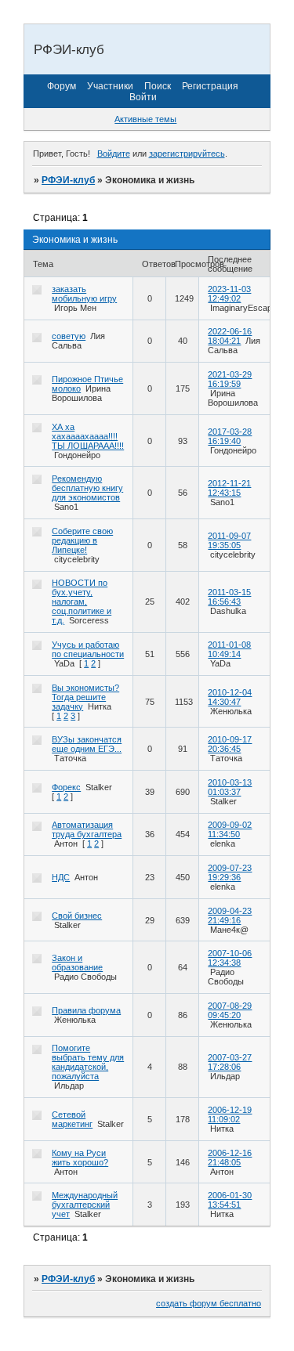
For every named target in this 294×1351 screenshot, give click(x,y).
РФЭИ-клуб (68, 180)
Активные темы (145, 119)
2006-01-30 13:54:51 (230, 1199)
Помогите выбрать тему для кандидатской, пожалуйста (88, 1062)
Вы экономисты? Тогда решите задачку (85, 697)
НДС (61, 877)
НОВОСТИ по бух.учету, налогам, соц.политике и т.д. (81, 601)
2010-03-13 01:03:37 (230, 787)
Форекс (66, 787)
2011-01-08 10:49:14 (229, 649)
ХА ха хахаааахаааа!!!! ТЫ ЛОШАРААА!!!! (88, 436)
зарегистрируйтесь (187, 153)
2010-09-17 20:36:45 (230, 744)
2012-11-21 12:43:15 (229, 488)
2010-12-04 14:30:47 (230, 697)
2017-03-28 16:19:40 (230, 436)
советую (68, 336)
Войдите (113, 153)
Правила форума (86, 1010)
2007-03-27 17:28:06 (230, 1062)
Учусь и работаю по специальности (88, 649)
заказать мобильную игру (84, 293)
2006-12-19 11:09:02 (230, 1114)
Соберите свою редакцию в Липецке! (82, 540)
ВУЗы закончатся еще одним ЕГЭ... (87, 744)
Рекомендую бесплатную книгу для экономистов (87, 488)
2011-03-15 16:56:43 (229, 596)
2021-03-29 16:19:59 (230, 379)
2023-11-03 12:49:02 (229, 293)
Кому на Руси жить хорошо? (80, 1157)
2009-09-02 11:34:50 (230, 829)
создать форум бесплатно (208, 1303)
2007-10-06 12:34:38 (230, 957)
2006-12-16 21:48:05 (230, 1157)
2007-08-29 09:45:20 (230, 1010)
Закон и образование (77, 962)
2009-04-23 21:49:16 (230, 915)
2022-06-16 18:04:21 (230, 336)
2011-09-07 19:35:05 (229, 540)
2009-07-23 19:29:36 (230, 872)
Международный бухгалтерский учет (85, 1204)
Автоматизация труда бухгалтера (87, 829)
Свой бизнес (77, 915)
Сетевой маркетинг (72, 1119)
